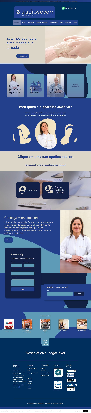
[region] (46, 133)
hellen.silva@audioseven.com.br (19, 372)
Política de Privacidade (56, 411)
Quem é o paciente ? (32, 368)
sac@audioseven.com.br (17, 370)
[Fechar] (89, 411)
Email (48, 290)
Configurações (78, 411)
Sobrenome (26, 262)
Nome (12, 262)
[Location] (19, 387)
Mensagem (13, 277)
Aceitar (85, 411)
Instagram (30, 381)
